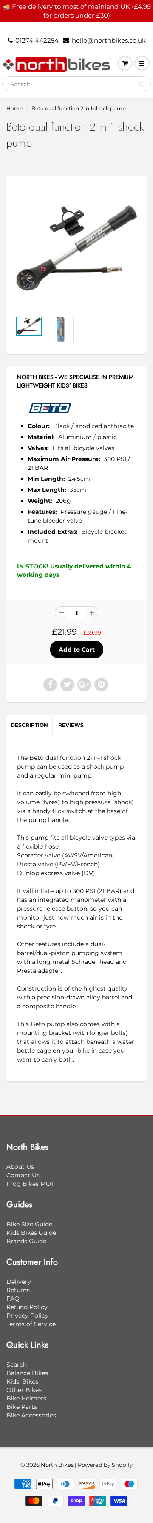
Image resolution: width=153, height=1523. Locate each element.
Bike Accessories (31, 1415)
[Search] (140, 84)
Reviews (71, 725)
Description (29, 725)
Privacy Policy (27, 1315)
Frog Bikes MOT (30, 1183)
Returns (18, 1290)
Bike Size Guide (29, 1224)
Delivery (18, 1282)
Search (16, 1364)
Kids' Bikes (22, 1381)
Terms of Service (31, 1324)
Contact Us (23, 1175)
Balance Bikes (27, 1373)
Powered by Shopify (105, 1464)
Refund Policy (27, 1307)
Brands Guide (26, 1241)
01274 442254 (37, 40)
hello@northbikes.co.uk (109, 40)
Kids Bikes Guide (31, 1232)
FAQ (13, 1298)
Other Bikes (24, 1390)
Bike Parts (21, 1407)
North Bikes (57, 1464)
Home (14, 108)
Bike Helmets (26, 1398)
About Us (20, 1167)
